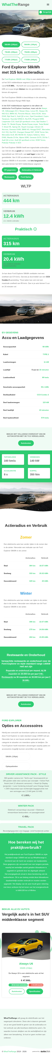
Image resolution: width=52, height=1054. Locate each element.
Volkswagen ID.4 (12, 111)
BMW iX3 (26, 129)
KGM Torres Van (42, 132)
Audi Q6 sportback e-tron (25, 121)
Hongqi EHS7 (36, 129)
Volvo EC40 (37, 113)
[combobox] (16, 756)
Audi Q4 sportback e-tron (25, 140)
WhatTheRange (10, 1051)
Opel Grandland (37, 116)
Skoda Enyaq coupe (30, 124)
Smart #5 (8, 127)
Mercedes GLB (8, 134)
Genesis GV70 (36, 137)
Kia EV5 (13, 132)
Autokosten (26, 443)
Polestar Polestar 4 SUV (11, 142)
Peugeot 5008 (38, 119)
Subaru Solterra (34, 134)
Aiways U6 (43, 111)
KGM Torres (41, 140)
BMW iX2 (14, 113)
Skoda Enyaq (16, 124)
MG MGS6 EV (21, 134)
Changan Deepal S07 (26, 132)
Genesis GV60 (15, 129)
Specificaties (34, 991)
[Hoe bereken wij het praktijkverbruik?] (35, 229)
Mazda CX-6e (13, 137)
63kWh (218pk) (26, 968)
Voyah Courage (28, 127)
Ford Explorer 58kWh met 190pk (18, 79)
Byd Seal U (12, 116)
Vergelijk (47, 12)
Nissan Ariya (24, 111)
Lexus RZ (34, 111)
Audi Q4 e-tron (8, 140)
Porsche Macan (25, 113)
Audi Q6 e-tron (23, 116)
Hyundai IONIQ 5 (17, 119)
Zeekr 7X (6, 124)
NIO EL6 (6, 113)
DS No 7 (46, 137)
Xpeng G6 (16, 127)
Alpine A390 (24, 137)
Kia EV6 (28, 119)
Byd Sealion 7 (42, 121)
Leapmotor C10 (8, 121)
